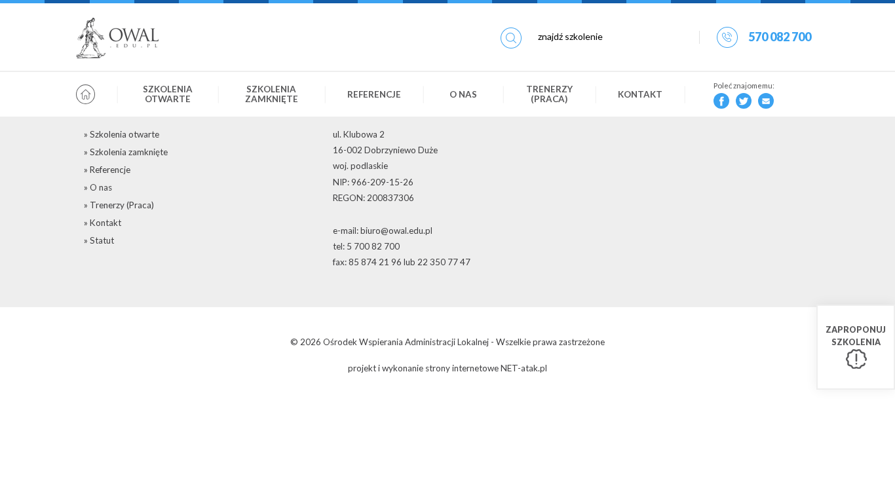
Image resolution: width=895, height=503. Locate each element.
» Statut (99, 240)
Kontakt (640, 94)
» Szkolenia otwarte (121, 134)
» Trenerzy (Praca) (119, 205)
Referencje (374, 94)
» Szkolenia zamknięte (126, 152)
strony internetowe (462, 368)
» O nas (98, 187)
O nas (463, 94)
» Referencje (107, 169)
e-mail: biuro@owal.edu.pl (382, 230)
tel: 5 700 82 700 (366, 246)
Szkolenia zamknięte (271, 94)
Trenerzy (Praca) (549, 94)
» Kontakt (102, 222)
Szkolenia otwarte (168, 94)
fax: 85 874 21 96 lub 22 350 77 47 (401, 262)
